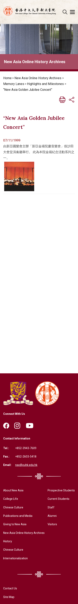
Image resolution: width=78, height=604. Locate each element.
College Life (10, 498)
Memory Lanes (13, 84)
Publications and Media (17, 515)
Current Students (58, 498)
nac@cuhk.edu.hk (26, 465)
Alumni (52, 515)
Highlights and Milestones (45, 84)
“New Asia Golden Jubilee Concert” (27, 90)
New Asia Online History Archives (37, 78)
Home (7, 78)
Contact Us (10, 588)
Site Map (8, 597)
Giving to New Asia (14, 524)
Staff (51, 507)
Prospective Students (61, 490)
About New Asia (13, 490)
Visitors (52, 524)
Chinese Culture (13, 507)
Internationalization (15, 558)
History (7, 541)
